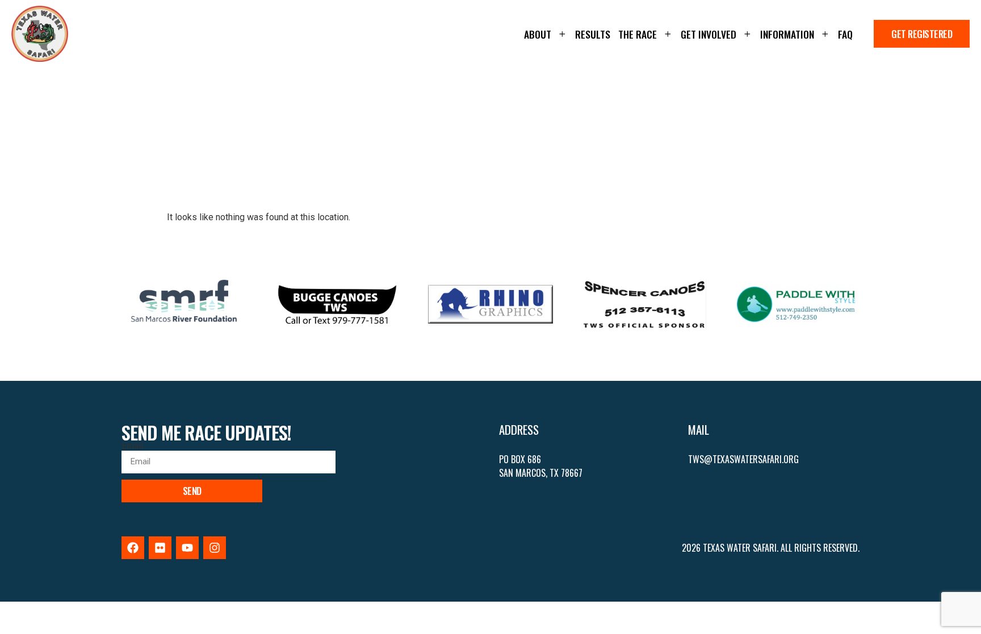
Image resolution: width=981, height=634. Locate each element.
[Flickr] (160, 547)
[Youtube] (187, 547)
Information (787, 34)
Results (592, 34)
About (537, 34)
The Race (637, 34)
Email (132, 446)
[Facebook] (132, 547)
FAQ (845, 34)
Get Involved (708, 34)
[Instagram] (214, 547)
